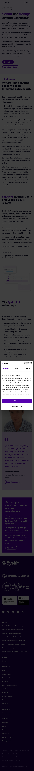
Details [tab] (17, 368)
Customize (15, 406)
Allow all (17, 401)
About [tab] (28, 368)
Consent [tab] (6, 368)
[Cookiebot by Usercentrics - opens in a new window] (24, 363)
